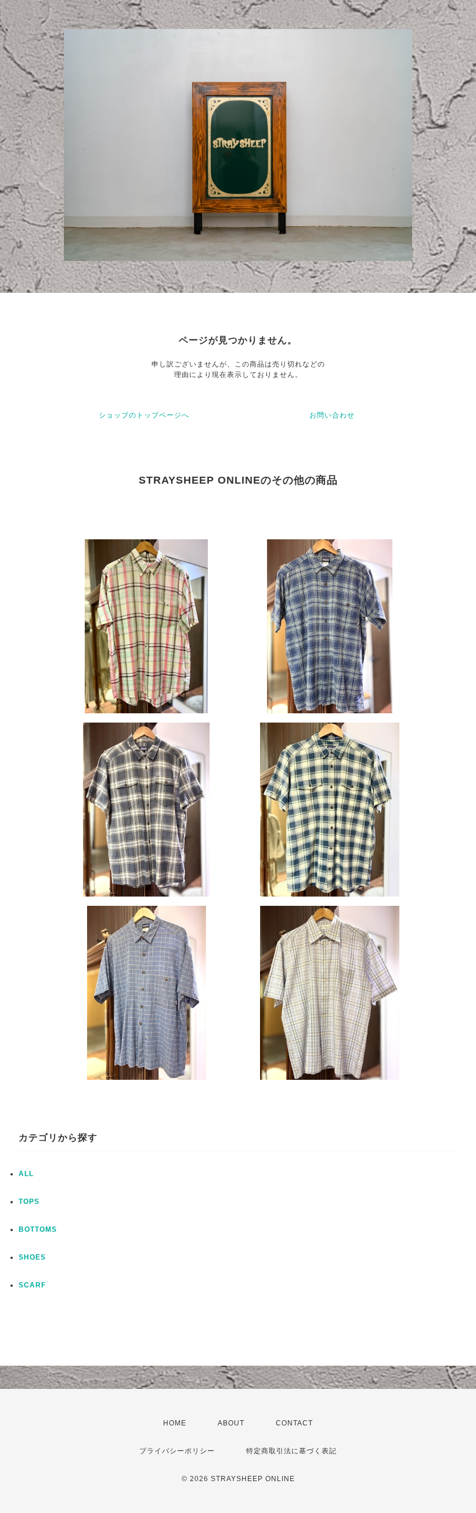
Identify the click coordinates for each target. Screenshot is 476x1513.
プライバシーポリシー (177, 1451)
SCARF (32, 1285)
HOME (174, 1423)
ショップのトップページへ (144, 415)
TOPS (29, 1202)
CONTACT (294, 1423)
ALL (26, 1174)
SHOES (32, 1257)
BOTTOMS (38, 1229)
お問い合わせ (332, 415)
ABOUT (231, 1423)
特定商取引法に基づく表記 (291, 1451)
